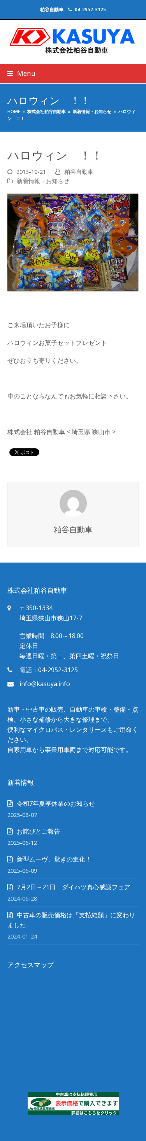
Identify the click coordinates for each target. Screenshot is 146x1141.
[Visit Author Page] (73, 503)
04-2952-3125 (90, 9)
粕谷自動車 (78, 171)
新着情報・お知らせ (43, 181)
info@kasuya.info (44, 683)
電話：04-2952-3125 (48, 670)
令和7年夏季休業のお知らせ (56, 803)
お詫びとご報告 (38, 831)
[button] (21, 73)
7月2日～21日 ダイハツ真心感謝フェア (73, 887)
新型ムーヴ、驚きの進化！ (54, 859)
